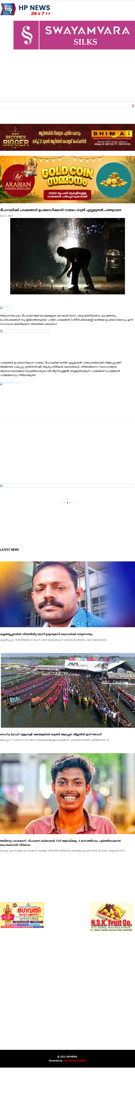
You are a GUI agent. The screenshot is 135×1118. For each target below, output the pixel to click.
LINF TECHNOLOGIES (74, 1110)
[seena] (4, 306)
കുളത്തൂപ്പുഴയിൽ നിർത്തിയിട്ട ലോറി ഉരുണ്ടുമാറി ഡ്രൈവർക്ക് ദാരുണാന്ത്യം (46, 684)
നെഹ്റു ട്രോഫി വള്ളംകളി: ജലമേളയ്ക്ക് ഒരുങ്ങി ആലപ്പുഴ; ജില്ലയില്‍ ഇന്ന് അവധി (51, 785)
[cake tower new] (10, 382)
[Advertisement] (67, 77)
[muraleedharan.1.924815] (67, 486)
